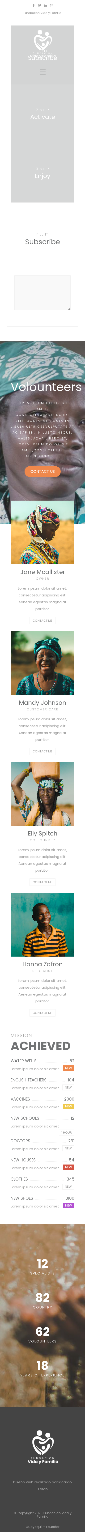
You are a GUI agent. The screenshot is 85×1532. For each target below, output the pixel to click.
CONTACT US (42, 471)
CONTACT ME (42, 620)
